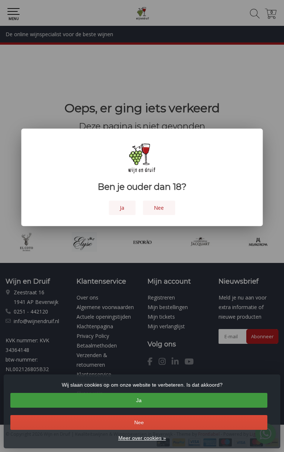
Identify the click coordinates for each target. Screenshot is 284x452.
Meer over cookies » (142, 438)
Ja (139, 400)
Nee (139, 422)
